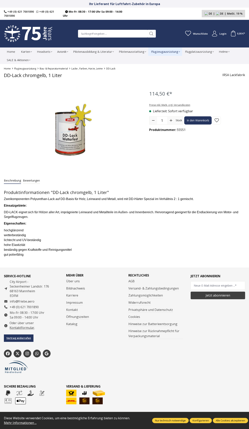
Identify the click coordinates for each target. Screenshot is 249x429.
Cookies (134, 317)
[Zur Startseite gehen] (28, 34)
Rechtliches (138, 275)
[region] (72, 130)
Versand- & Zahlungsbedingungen (153, 288)
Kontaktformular (22, 327)
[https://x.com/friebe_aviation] (17, 353)
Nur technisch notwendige (170, 420)
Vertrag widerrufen (18, 338)
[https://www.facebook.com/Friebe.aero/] (8, 353)
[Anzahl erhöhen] (171, 120)
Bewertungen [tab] (31, 180)
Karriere (72, 295)
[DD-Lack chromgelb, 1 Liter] (72, 129)
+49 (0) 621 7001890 (20, 11)
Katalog (71, 324)
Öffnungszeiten (77, 317)
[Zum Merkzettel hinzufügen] (217, 120)
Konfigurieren (201, 420)
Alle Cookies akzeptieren (230, 420)
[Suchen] (151, 34)
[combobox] (112, 34)
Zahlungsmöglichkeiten (145, 295)
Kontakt (72, 310)
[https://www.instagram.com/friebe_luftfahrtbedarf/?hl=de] (27, 353)
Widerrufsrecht (139, 302)
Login (222, 33)
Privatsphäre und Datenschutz (150, 310)
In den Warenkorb (198, 120)
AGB (131, 281)
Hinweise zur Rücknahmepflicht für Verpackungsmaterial (153, 333)
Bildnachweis (75, 288)
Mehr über (74, 275)
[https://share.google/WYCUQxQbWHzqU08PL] (47, 353)
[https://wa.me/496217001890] (37, 353)
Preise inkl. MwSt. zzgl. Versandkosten (169, 105)
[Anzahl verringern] (153, 120)
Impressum (74, 302)
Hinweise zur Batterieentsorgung (152, 324)
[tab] (12, 180)
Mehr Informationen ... (20, 423)
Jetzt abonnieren (218, 295)
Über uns (73, 281)
